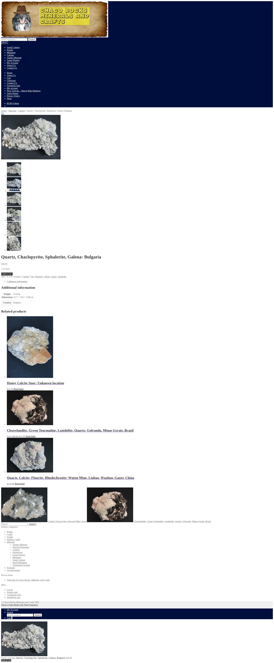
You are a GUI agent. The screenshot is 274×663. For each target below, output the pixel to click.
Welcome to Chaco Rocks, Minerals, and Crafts (28, 580)
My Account (12, 63)
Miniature (11, 52)
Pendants (11, 568)
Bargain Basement (21, 547)
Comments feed (14, 595)
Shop (9, 98)
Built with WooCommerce (26, 605)
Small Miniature (20, 562)
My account (12, 88)
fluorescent (17, 552)
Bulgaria (39, 276)
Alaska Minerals (14, 58)
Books (10, 532)
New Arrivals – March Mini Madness (24, 91)
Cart (9, 78)
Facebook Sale (13, 85)
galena (47, 276)
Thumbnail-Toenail (21, 565)
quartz (54, 276)
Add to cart (6, 274)
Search (32, 39)
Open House (12, 93)
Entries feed (12, 592)
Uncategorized (13, 570)
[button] (2, 113)
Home (9, 73)
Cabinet (10, 55)
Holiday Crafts (13, 539)
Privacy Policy (13, 96)
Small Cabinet (13, 47)
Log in (10, 590)
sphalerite (62, 276)
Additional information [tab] (17, 281)
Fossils (10, 50)
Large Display (13, 60)
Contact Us (12, 68)
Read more (19, 389)
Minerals (12, 111)
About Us (11, 65)
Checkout (11, 80)
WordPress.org (13, 597)
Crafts (9, 534)
